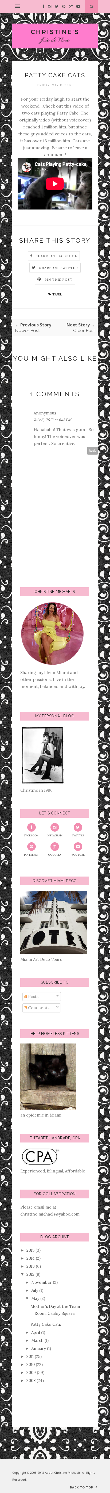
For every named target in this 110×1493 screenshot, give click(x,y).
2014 (30, 1258)
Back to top (82, 1487)
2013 (30, 1266)
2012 (30, 1274)
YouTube (78, 854)
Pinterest (31, 854)
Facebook (31, 835)
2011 (30, 1356)
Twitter (78, 835)
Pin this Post (59, 279)
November (41, 1282)
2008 (31, 1380)
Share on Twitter (58, 268)
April (35, 1332)
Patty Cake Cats (45, 1324)
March (37, 1340)
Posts (32, 996)
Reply (92, 450)
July (34, 1290)
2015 (30, 1250)
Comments (38, 1007)
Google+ (54, 854)
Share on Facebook (56, 256)
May (35, 1298)
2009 (31, 1372)
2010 (30, 1364)
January (38, 1348)
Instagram (54, 835)
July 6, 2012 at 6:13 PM (52, 419)
